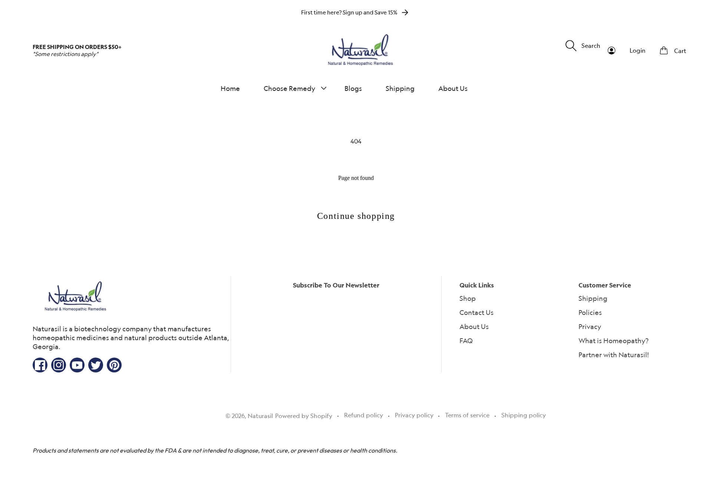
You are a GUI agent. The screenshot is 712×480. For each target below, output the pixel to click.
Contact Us (476, 312)
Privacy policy (414, 415)
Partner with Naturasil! (613, 355)
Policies (590, 312)
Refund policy (363, 415)
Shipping (592, 298)
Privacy (589, 326)
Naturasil (260, 416)
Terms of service (467, 415)
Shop (467, 298)
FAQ (466, 340)
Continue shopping (356, 216)
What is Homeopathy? (613, 340)
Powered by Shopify (303, 416)
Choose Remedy (289, 88)
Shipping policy (523, 415)
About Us (474, 326)
